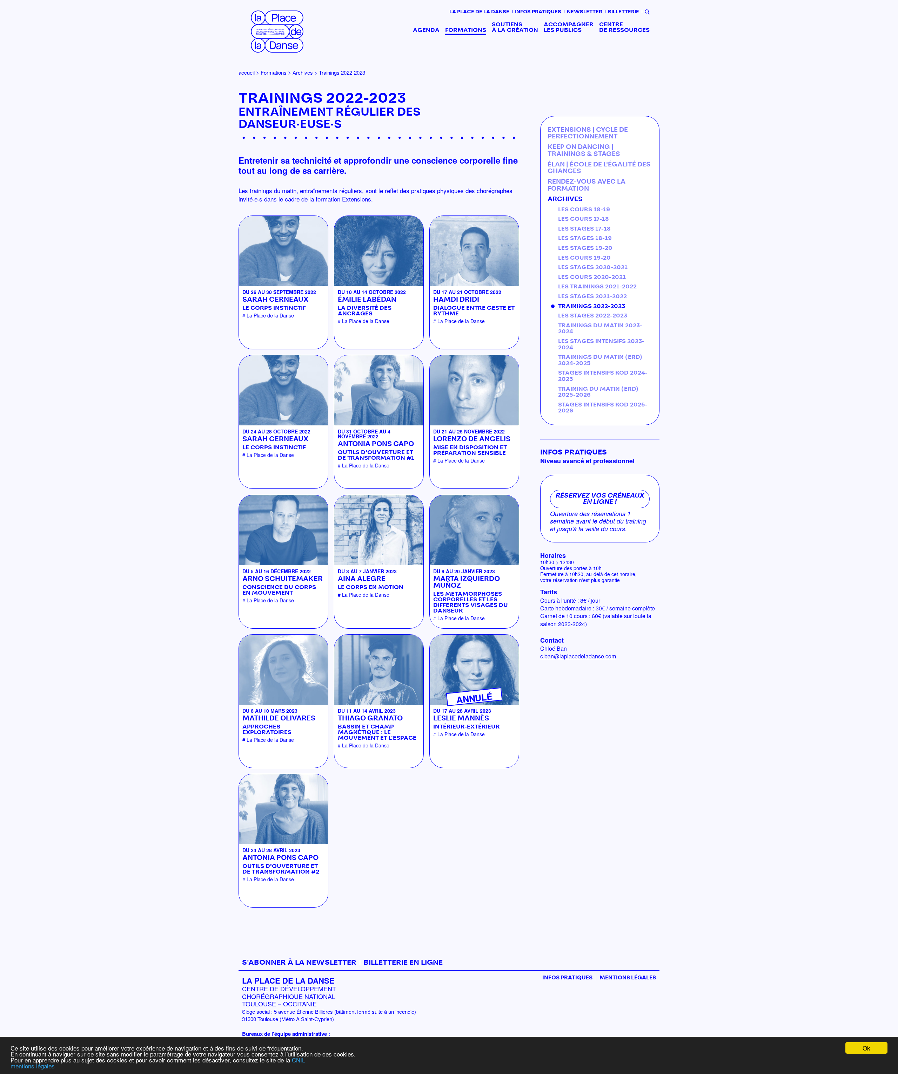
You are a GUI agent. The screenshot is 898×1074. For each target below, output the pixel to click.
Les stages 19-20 (585, 248)
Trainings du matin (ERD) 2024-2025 (600, 360)
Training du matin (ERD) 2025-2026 (598, 392)
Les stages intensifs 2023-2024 (601, 344)
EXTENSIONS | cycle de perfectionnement (588, 133)
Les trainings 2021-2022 (597, 286)
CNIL (298, 1059)
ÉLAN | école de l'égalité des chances (599, 168)
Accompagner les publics (569, 27)
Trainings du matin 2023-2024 (600, 329)
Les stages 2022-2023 (592, 316)
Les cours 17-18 (583, 219)
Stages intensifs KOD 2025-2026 (603, 408)
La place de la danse (479, 11)
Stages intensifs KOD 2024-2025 (603, 376)
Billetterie (623, 11)
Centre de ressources (624, 27)
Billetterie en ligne (403, 962)
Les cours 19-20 (584, 258)
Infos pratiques (538, 11)
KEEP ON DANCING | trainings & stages (584, 150)
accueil (247, 72)
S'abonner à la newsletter (299, 962)
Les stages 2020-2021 (593, 267)
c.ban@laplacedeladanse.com (578, 656)
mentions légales (33, 1065)
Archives (303, 72)
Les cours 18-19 (584, 209)
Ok (866, 1048)
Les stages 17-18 (584, 229)
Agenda (426, 30)
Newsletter (584, 11)
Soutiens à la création (515, 27)
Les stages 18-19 (585, 238)
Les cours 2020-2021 (592, 277)
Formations (465, 30)
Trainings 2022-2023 (591, 306)
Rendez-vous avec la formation (586, 185)
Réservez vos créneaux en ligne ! (600, 499)
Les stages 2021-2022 (592, 296)
